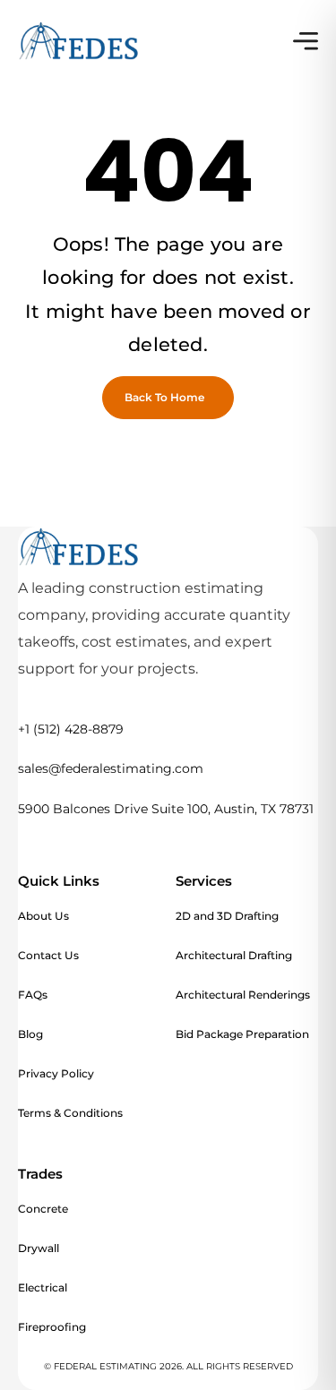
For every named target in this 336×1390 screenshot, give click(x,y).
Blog (30, 1034)
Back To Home (164, 397)
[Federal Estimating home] (79, 41)
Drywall (38, 1248)
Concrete (43, 1208)
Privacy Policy (56, 1073)
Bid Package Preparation (242, 1034)
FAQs (32, 994)
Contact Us (48, 955)
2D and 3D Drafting (227, 915)
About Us (43, 915)
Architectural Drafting (234, 955)
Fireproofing (52, 1327)
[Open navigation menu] (305, 41)
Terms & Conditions (70, 1113)
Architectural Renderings (243, 994)
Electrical (42, 1287)
